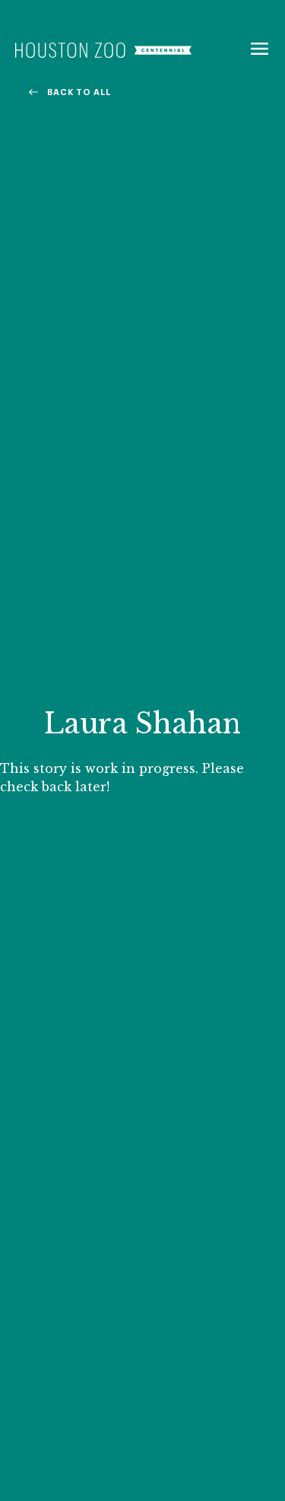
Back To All (79, 92)
